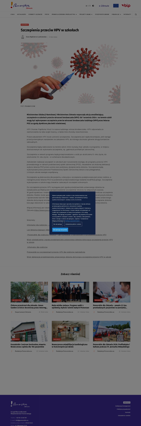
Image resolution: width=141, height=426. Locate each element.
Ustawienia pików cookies (73, 224)
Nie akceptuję (57, 224)
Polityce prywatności (72, 221)
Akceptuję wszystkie (60, 230)
